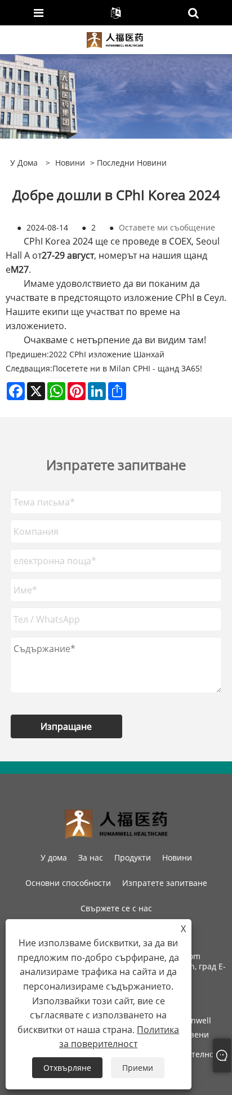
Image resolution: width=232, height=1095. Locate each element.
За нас (90, 857)
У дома (54, 857)
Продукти (132, 857)
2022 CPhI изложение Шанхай (106, 354)
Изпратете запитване (164, 882)
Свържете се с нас (116, 908)
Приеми (137, 1067)
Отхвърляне (67, 1067)
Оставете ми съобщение (167, 227)
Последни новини (132, 162)
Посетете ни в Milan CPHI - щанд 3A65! (127, 368)
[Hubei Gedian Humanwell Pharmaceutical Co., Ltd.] (115, 38)
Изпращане (66, 726)
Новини (70, 162)
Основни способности (68, 882)
